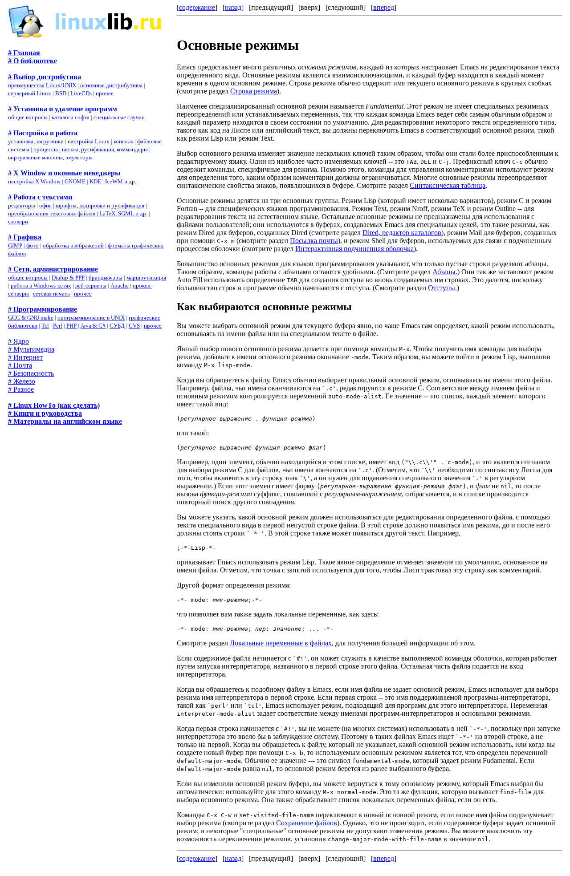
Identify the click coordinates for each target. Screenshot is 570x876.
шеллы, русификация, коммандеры (105, 149)
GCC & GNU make (30, 317)
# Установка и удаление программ (62, 109)
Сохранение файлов (306, 823)
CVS (134, 325)
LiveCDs (81, 93)
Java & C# (93, 325)
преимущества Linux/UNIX (42, 85)
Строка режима (253, 91)
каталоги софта (71, 117)
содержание (197, 7)
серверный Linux (29, 93)
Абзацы (444, 272)
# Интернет (25, 357)
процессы (45, 149)
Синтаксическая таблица (447, 185)
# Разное (21, 389)
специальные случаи (119, 117)
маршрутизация (146, 277)
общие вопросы (28, 117)
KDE (95, 181)
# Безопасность (31, 373)
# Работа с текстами (40, 197)
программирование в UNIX (91, 317)
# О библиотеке (32, 61)
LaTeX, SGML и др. (123, 213)
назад (233, 7)
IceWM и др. (120, 181)
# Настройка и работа (42, 133)
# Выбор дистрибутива (44, 77)
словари (18, 221)
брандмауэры (105, 277)
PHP (71, 325)
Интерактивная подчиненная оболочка (354, 248)
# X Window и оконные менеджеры (64, 173)
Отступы (441, 288)
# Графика (24, 237)
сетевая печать (51, 293)
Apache (119, 285)
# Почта (20, 365)
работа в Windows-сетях (41, 285)
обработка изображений (73, 245)
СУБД (117, 325)
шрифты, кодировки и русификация (100, 205)
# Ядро (18, 341)
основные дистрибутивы (111, 85)
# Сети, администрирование (53, 269)
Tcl (45, 325)
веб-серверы (90, 285)
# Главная (24, 53)
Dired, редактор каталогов (401, 232)
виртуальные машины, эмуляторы (50, 157)
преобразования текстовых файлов (51, 213)
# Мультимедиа (31, 349)
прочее (105, 93)
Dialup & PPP (68, 277)
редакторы (21, 205)
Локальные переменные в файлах (281, 643)
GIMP (15, 245)
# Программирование (42, 309)
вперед (383, 7)
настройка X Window (34, 181)
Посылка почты (314, 240)
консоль (123, 141)
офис (45, 205)
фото (32, 245)
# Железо (21, 381)
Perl (57, 325)
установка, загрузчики (36, 141)
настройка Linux (89, 141)
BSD (60, 93)
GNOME (75, 181)
